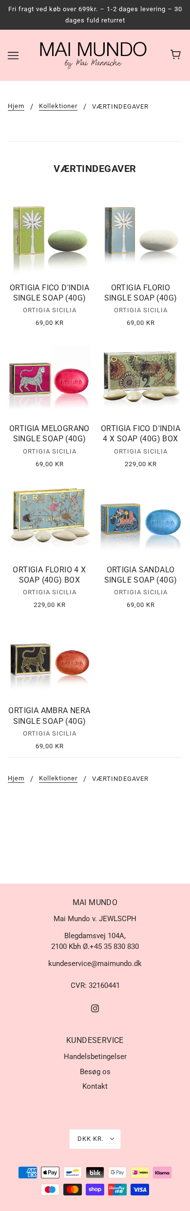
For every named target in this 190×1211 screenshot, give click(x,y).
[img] (95, 1008)
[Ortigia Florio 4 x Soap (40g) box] (49, 517)
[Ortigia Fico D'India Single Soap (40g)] (49, 235)
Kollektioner (58, 106)
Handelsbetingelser (95, 1056)
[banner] (93, 54)
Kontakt (95, 1086)
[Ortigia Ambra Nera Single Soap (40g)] (49, 658)
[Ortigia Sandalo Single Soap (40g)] (140, 517)
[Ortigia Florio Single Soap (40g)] (140, 235)
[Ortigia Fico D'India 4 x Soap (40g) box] (140, 375)
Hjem (16, 106)
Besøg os (95, 1071)
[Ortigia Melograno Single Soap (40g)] (49, 375)
